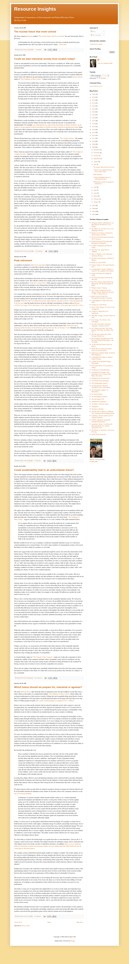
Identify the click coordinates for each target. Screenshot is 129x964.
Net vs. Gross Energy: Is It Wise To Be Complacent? (103, 308)
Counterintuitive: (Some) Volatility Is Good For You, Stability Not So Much (102, 270)
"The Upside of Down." (67, 138)
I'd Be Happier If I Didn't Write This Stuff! (102, 301)
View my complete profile (105, 63)
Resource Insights (35, 9)
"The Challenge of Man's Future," (31, 79)
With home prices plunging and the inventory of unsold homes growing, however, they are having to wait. (46, 326)
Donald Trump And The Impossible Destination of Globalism (102, 242)
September (97, 159)
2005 (93, 211)
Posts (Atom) (26, 926)
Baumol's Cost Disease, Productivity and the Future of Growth (102, 234)
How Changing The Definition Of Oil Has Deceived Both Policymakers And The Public (102, 340)
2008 (93, 147)
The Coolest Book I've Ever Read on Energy (102, 366)
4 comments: (38, 460)
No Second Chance (97, 394)
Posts (94, 31)
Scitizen (30, 36)
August (96, 161)
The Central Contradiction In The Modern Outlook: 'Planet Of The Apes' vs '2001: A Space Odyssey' (103, 292)
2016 (93, 124)
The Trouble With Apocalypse (100, 381)
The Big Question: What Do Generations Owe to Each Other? (101, 386)
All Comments (96, 35)
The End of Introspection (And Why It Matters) (103, 259)
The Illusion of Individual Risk (101, 370)
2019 (93, 115)
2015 (93, 126)
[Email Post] (45, 49)
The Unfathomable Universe (100, 383)
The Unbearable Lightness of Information (100, 391)
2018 (93, 118)
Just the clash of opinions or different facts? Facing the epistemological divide (103, 412)
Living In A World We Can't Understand (100, 312)
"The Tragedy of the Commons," (43, 657)
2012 (93, 135)
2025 (93, 97)
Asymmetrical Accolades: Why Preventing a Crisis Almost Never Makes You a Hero (101, 374)
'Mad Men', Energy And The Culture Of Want (103, 316)
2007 (93, 205)
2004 (93, 214)
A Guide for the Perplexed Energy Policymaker (101, 362)
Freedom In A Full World (99, 305)
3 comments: (38, 49)
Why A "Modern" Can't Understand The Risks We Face (102, 255)
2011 (93, 138)
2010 (93, 141)
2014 (93, 129)
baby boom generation (38, 265)
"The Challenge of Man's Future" (59, 694)
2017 (93, 121)
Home (49, 922)
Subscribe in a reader (96, 44)
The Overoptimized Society (99, 396)
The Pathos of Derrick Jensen (100, 404)
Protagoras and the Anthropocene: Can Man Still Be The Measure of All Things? (103, 224)
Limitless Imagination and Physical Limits (102, 246)
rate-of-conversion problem (22, 793)
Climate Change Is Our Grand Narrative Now (103, 266)
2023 (93, 103)
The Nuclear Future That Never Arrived (51, 36)
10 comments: (39, 251)
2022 (93, 106)
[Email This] (49, 50)
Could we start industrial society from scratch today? (44, 58)
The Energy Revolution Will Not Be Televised (102, 278)
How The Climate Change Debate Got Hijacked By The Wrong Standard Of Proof (102, 283)
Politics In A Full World (99, 262)
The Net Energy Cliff (98, 399)
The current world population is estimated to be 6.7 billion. (54, 701)
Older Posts (79, 922)
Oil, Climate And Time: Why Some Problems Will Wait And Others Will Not (102, 330)
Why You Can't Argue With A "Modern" (100, 250)
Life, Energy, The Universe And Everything (101, 320)
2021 (93, 109)
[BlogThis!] (50, 50)
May (95, 190)
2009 (93, 144)
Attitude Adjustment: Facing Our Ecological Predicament (101, 420)
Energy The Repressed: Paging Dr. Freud (102, 274)
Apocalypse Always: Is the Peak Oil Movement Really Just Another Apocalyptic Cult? (102, 426)
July (95, 164)
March (96, 196)
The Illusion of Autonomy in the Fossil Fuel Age (103, 431)
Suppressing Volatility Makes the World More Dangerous (103, 353)
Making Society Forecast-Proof (101, 378)
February (96, 199)
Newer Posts (18, 922)
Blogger (72, 941)
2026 (93, 94)
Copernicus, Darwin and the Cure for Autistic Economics (102, 416)
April (95, 193)
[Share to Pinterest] (56, 50)
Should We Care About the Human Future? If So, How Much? (102, 349)
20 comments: (38, 678)
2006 (93, 208)
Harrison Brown (77, 77)
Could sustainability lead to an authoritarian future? (44, 470)
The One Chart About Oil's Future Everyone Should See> (101, 335)
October (96, 155)
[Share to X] (52, 50)
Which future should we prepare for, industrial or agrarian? (48, 687)
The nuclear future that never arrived (35, 31)
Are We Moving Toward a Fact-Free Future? (102, 345)
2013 (93, 132)
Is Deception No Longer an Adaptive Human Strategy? (102, 358)
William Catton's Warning (99, 288)
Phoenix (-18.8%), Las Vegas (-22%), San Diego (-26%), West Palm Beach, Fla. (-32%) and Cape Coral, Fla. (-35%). (48, 304)
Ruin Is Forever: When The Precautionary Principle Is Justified (102, 297)
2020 (93, 112)
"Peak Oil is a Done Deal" (37, 283)
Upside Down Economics (99, 434)
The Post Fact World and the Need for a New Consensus (103, 238)
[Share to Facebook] (54, 50)
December (97, 150)
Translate (103, 78)
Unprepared (95, 406)
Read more (63, 44)
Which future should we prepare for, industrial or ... (103, 183)
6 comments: (38, 916)
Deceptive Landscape (98, 409)
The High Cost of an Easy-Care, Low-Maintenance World (103, 229)
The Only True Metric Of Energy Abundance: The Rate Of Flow (101, 325)
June (95, 187)
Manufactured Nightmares (99, 401)
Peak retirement (23, 260)
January (96, 202)
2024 (93, 100)
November (97, 153)
